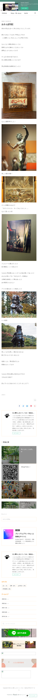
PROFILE (4, 13)
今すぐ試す (24, 8)
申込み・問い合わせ (16, 13)
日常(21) (3, 394)
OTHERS (6, 589)
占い (5, 585)
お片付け (22, 585)
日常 (12, 585)
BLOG (26, 13)
